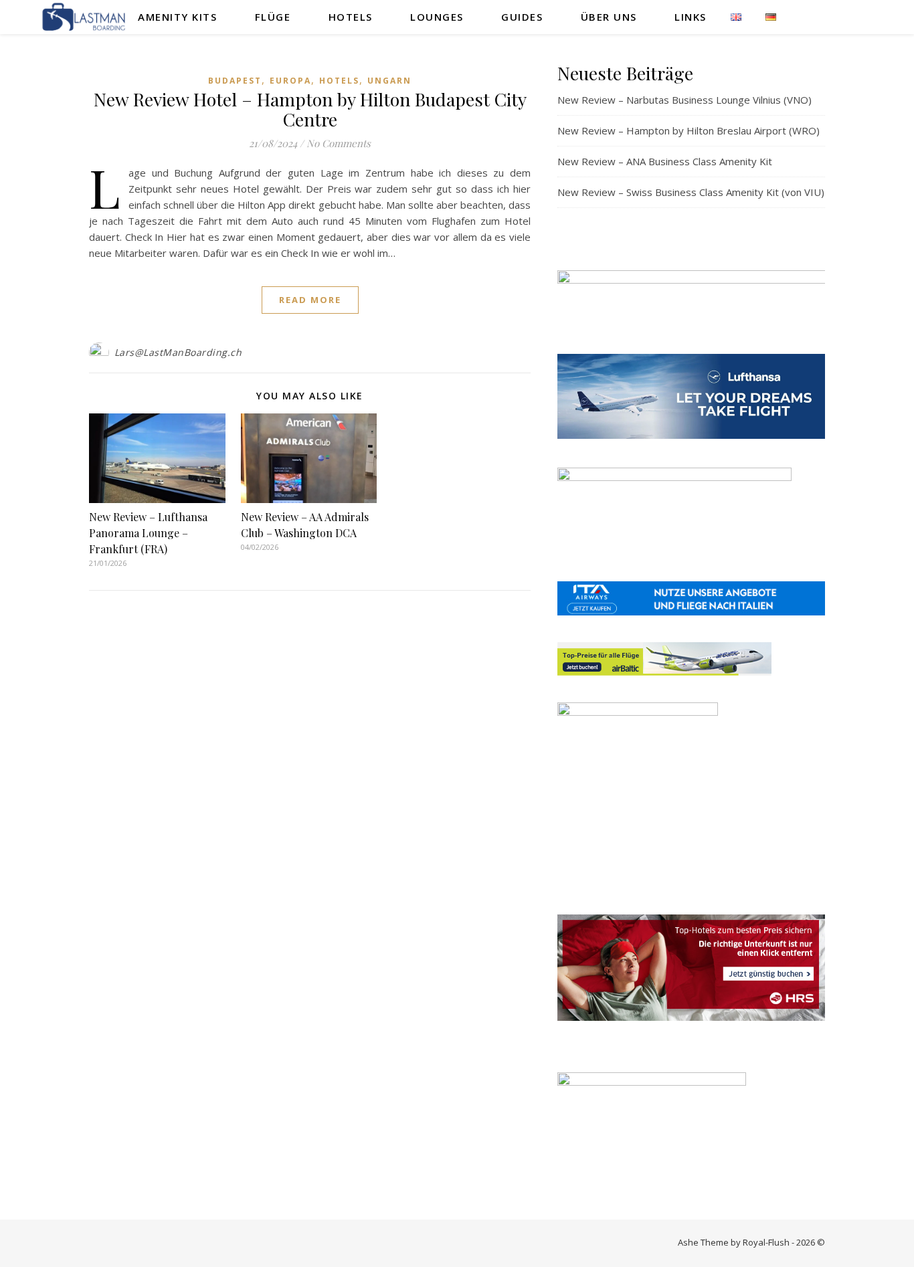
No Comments (338, 143)
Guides (522, 16)
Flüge (273, 16)
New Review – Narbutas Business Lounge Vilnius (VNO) (684, 99)
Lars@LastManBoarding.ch (178, 352)
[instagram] (858, 16)
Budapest (235, 80)
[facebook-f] (831, 16)
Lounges (437, 16)
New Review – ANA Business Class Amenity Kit (664, 161)
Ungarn (389, 80)
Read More (310, 300)
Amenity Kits (177, 16)
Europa (290, 80)
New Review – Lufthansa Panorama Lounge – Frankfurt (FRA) (148, 533)
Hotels (351, 16)
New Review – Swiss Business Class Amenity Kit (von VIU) (690, 192)
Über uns (609, 16)
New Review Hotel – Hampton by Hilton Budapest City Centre (310, 109)
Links (690, 16)
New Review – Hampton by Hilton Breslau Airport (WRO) (688, 130)
